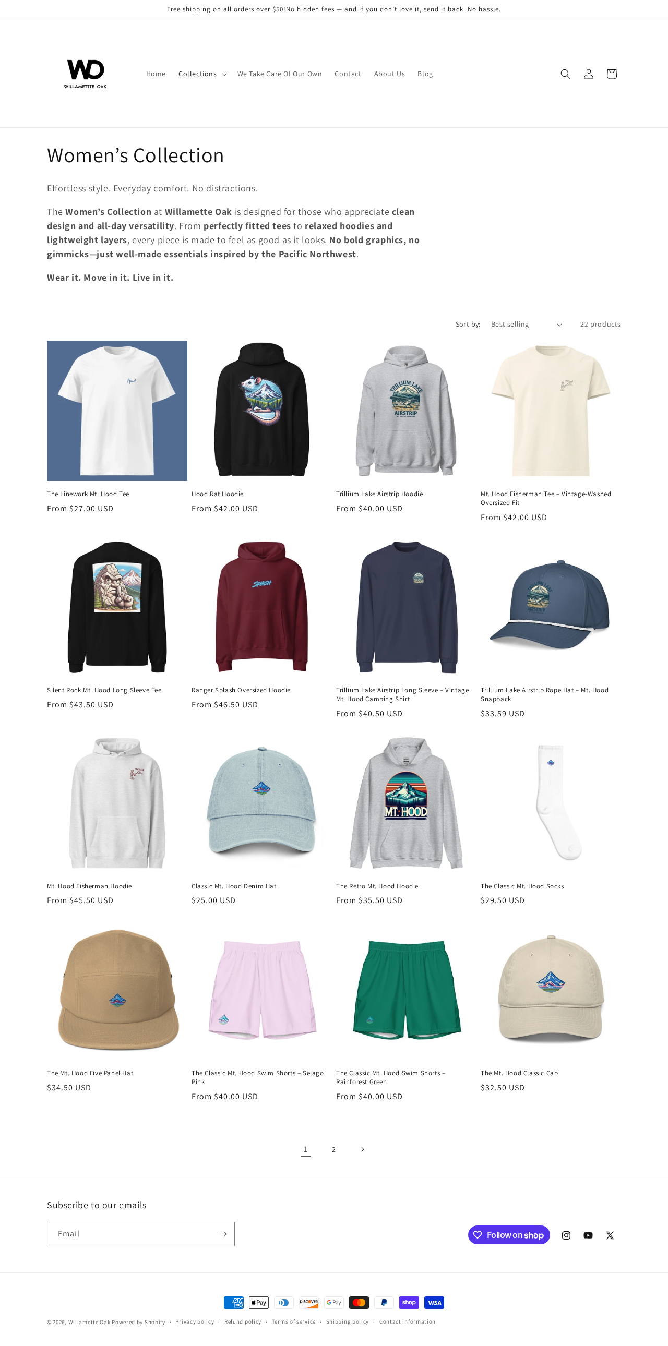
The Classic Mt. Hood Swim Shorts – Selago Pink (258, 1077)
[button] (201, 74)
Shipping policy (347, 1321)
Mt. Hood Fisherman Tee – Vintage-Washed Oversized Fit (546, 498)
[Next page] (362, 1149)
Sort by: (468, 324)
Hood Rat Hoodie (218, 494)
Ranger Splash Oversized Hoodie (241, 690)
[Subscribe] (222, 1234)
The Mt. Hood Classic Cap (519, 1073)
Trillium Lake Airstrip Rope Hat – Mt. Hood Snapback (545, 694)
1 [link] (306, 1149)
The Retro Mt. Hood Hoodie (377, 886)
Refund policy (242, 1321)
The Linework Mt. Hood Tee (88, 494)
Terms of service (294, 1321)
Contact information (407, 1321)
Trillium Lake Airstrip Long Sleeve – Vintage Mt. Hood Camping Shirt (402, 694)
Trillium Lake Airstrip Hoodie (379, 494)
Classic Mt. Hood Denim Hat (234, 886)
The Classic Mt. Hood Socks (522, 886)
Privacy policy (194, 1321)
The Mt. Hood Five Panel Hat (90, 1073)
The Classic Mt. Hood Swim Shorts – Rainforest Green (390, 1077)
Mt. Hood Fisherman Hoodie (89, 886)
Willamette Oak (89, 1322)
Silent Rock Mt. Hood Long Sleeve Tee (104, 690)
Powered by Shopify (138, 1322)
